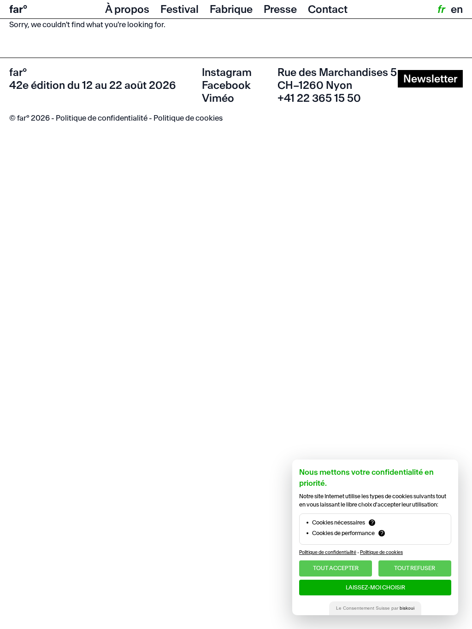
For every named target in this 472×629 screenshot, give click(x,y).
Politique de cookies (188, 117)
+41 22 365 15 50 (319, 98)
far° (18, 9)
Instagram (227, 72)
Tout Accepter (336, 568)
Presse (280, 9)
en (457, 9)
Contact (328, 9)
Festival (179, 9)
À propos (127, 9)
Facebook (226, 85)
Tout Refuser (414, 568)
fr (440, 9)
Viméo (218, 98)
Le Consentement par (375, 608)
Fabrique (231, 9)
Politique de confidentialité (102, 117)
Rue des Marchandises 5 (337, 72)
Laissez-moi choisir (375, 587)
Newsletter (430, 78)
